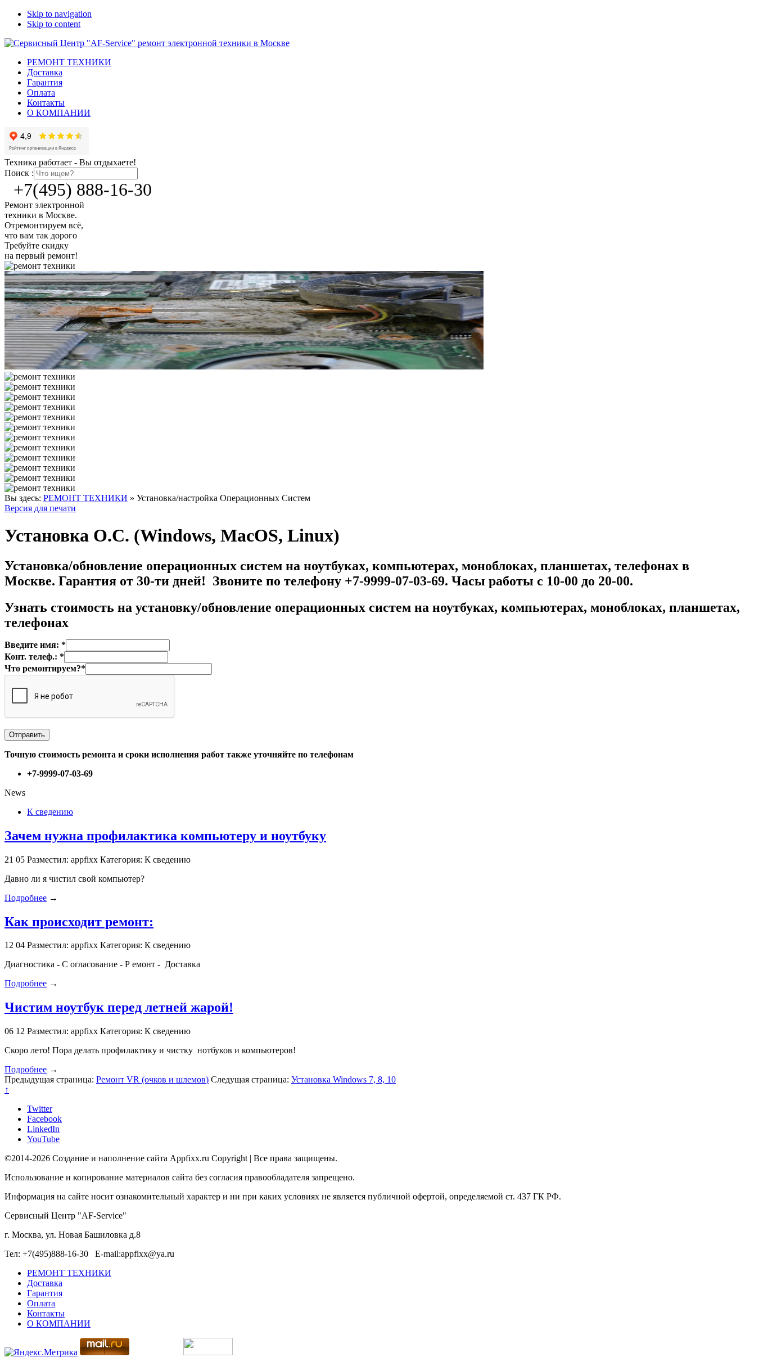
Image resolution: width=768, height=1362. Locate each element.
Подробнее (25, 898)
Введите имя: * (35, 645)
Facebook (44, 1119)
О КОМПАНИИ (59, 113)
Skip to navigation (59, 14)
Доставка (44, 72)
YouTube (43, 1139)
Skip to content (53, 24)
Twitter (39, 1108)
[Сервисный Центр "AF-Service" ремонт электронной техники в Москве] (147, 43)
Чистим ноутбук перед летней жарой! (118, 1007)
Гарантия (44, 82)
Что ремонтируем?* (44, 668)
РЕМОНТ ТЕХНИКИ (69, 62)
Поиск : (19, 173)
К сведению (50, 812)
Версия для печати (40, 508)
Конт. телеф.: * (34, 656)
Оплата (41, 92)
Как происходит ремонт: (78, 921)
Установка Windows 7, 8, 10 (343, 1079)
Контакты (46, 102)
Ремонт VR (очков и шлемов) (152, 1079)
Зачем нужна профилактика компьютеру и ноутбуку (165, 835)
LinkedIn (43, 1129)
